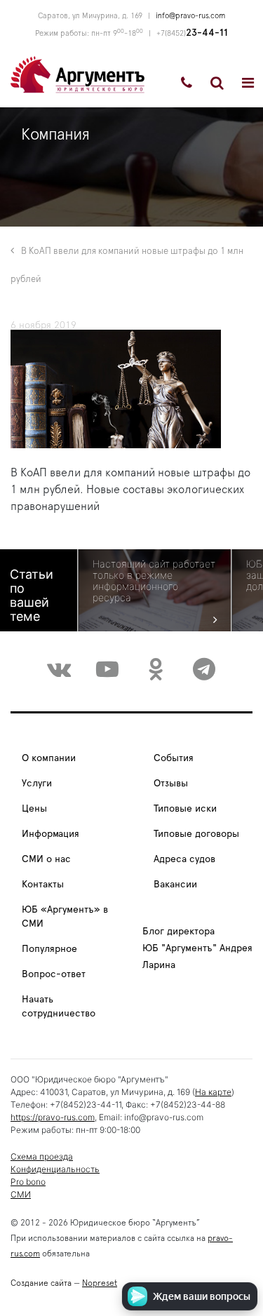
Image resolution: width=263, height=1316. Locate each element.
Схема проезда (42, 1156)
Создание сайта (41, 1283)
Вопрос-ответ (54, 974)
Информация (50, 834)
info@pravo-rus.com (190, 16)
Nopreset (99, 1283)
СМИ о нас (46, 859)
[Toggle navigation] (248, 82)
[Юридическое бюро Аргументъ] (77, 74)
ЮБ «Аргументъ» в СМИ (65, 917)
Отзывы (171, 783)
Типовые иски (185, 809)
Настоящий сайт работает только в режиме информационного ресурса (154, 580)
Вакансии (175, 884)
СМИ (21, 1194)
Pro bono (28, 1181)
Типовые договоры (196, 834)
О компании (49, 758)
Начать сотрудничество (58, 1007)
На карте (213, 1092)
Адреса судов (184, 859)
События (174, 758)
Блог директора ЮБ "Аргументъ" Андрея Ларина (197, 948)
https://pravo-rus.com (53, 1117)
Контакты (43, 884)
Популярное (49, 949)
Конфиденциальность (55, 1169)
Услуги (37, 783)
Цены (34, 809)
